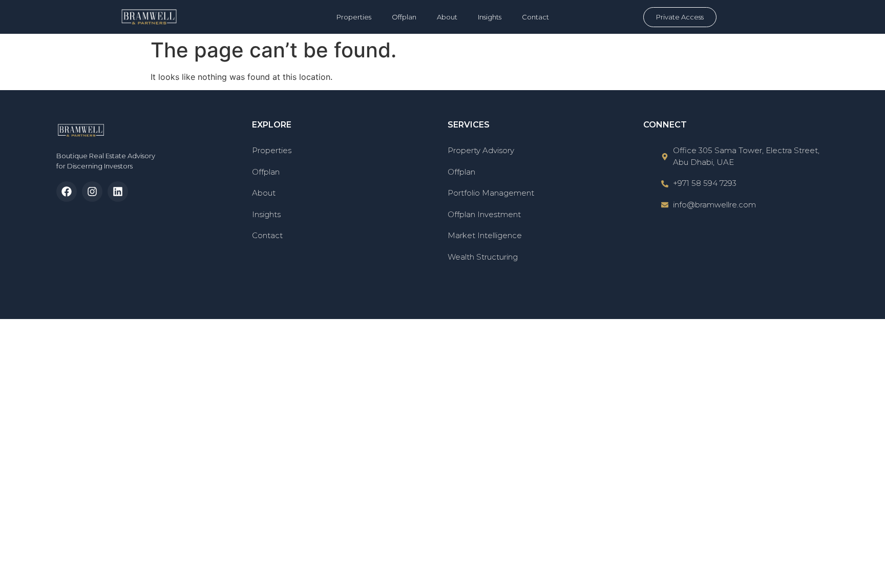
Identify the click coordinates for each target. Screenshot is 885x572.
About (447, 17)
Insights (489, 17)
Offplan (404, 17)
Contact (535, 17)
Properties (353, 17)
